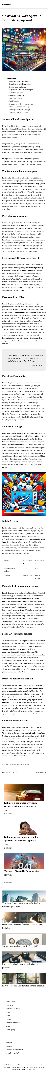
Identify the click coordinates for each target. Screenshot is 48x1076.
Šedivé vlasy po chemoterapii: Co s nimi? (20, 946)
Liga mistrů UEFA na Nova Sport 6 (21, 90)
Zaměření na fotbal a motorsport (20, 84)
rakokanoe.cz (7, 4)
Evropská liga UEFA (16, 93)
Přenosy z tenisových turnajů (19, 110)
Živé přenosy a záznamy (18, 87)
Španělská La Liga (16, 98)
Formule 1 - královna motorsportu (21, 104)
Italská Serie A (14, 101)
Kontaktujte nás (24, 764)
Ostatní (43, 772)
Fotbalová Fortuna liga (17, 95)
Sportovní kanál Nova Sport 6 (19, 81)
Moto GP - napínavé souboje (19, 107)
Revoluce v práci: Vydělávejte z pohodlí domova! (23, 986)
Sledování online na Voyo (18, 112)
